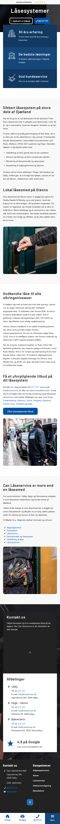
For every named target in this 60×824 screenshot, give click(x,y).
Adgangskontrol (14, 527)
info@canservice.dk (12, 390)
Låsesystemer (13, 542)
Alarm (36, 775)
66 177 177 (33, 387)
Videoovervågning (42, 786)
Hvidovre (21, 400)
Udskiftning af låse (15, 539)
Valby (29, 404)
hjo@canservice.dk (27, 710)
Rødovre (47, 400)
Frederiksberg (9, 400)
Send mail (11, 791)
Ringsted (37, 400)
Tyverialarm (12, 530)
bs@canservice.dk (26, 727)
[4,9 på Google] (10, 743)
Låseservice (12, 533)
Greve (29, 400)
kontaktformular (42, 390)
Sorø (12, 404)
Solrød (6, 404)
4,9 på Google (28, 742)
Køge (50, 397)
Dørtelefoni (38, 791)
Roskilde (20, 404)
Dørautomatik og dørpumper (20, 536)
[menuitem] (24, 2)
